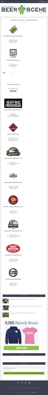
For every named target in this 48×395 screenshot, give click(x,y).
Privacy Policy (34, 392)
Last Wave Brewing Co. (13, 151)
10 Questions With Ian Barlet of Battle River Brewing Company (22, 299)
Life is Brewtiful (13, 84)
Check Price (13, 91)
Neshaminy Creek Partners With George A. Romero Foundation (22, 312)
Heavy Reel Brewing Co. (13, 103)
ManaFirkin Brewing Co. (13, 176)
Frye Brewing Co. (13, 53)
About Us (11, 387)
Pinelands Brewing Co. (13, 224)
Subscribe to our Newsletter (9, 368)
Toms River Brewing (13, 272)
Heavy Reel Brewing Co (13, 110)
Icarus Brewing (13, 127)
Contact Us (18, 387)
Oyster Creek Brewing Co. (13, 200)
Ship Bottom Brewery (13, 248)
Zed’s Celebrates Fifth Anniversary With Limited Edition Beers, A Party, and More (26, 306)
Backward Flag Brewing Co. (13, 29)
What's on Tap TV (34, 387)
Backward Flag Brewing (13, 36)
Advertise (25, 387)
